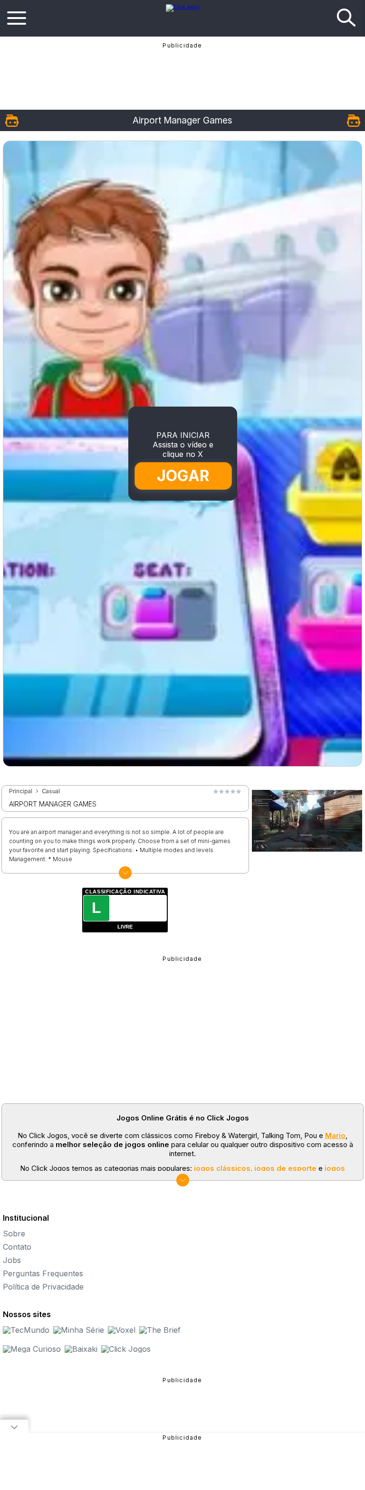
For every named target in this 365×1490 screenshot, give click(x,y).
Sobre (14, 1233)
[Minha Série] (78, 1330)
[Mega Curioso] (32, 1349)
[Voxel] (121, 1330)
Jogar (183, 475)
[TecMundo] (26, 1330)
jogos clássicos (222, 1168)
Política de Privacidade (43, 1286)
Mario (335, 1135)
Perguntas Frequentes (43, 1273)
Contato (17, 1247)
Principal (20, 791)
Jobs (12, 1260)
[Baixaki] (81, 1349)
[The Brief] (160, 1330)
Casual (51, 791)
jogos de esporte (285, 1168)
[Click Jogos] (182, 6)
